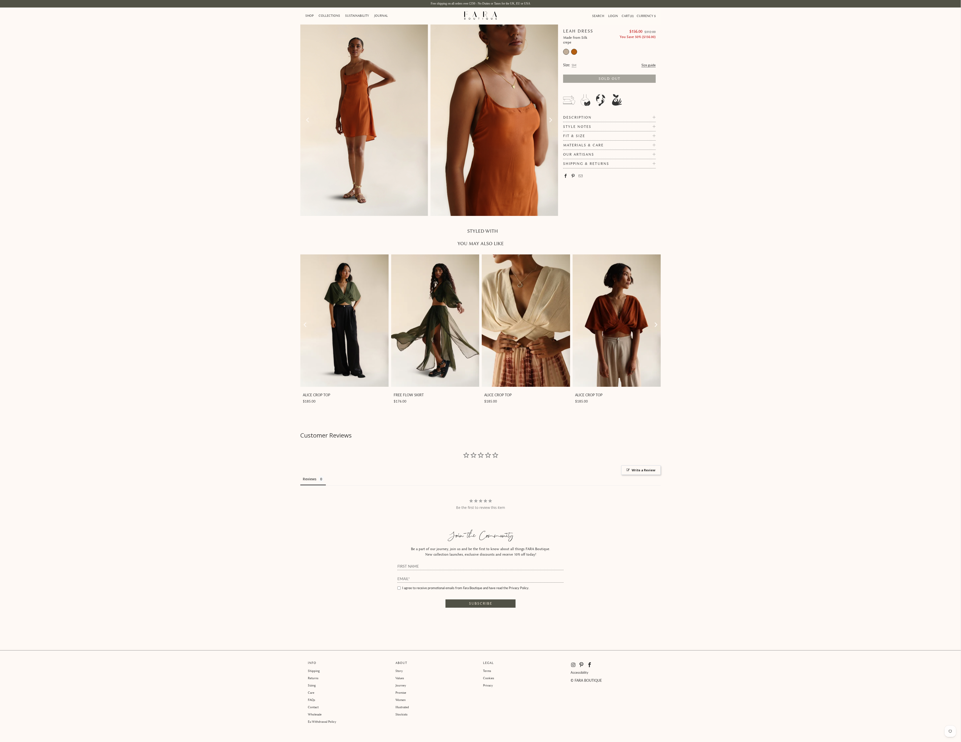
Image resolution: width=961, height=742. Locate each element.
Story (399, 671)
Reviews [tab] (309, 479)
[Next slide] (656, 325)
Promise (400, 692)
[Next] (550, 120)
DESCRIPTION (577, 117)
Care (311, 692)
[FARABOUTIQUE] (480, 16)
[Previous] (308, 120)
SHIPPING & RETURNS (586, 164)
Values (399, 678)
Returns (313, 678)
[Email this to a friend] (580, 176)
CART (627, 16)
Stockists (401, 714)
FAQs (311, 700)
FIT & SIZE (574, 136)
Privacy (488, 685)
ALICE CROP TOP (316, 395)
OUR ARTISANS (578, 154)
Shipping (314, 671)
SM (574, 64)
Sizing (312, 685)
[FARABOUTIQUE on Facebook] (589, 665)
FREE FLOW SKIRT (409, 395)
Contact (313, 707)
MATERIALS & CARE (583, 145)
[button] (309, 16)
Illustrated (402, 707)
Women (400, 700)
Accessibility (579, 672)
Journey (400, 685)
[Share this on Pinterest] (573, 176)
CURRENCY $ (646, 16)
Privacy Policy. (519, 588)
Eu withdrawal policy (322, 721)
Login (613, 16)
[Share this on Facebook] (565, 176)
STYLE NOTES (577, 127)
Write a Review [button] (643, 470)
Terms (487, 671)
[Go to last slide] (305, 325)
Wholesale (315, 714)
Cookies (488, 678)
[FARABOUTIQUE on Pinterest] (581, 665)
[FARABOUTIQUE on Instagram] (574, 665)
